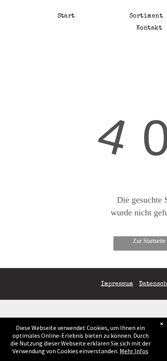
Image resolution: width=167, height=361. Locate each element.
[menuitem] (66, 16)
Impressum (117, 284)
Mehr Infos (134, 351)
